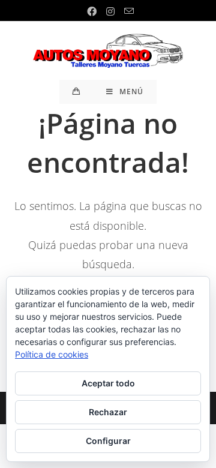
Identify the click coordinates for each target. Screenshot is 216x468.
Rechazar (108, 412)
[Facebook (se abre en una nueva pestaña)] (91, 11)
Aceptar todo (108, 383)
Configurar (108, 441)
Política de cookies (51, 354)
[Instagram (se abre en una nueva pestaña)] (110, 11)
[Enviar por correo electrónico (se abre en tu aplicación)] (126, 11)
